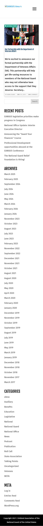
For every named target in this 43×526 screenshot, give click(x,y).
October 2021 (10, 268)
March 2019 (9, 352)
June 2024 (9, 194)
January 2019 (10, 357)
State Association (13, 456)
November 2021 (11, 263)
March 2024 (9, 204)
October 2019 (10, 323)
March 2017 (9, 382)
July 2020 (8, 283)
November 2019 (11, 318)
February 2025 (11, 179)
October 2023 (10, 223)
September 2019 (12, 327)
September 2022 (12, 253)
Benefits (8, 407)
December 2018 (11, 362)
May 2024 (8, 199)
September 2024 (12, 184)
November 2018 (11, 367)
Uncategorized (11, 466)
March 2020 (9, 298)
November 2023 (11, 218)
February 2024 (11, 209)
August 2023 (10, 228)
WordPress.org (11, 505)
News (7, 436)
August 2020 (10, 278)
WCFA (7, 476)
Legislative (9, 416)
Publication (10, 446)
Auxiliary (8, 402)
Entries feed (10, 495)
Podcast (8, 441)
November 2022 (11, 248)
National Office (11, 431)
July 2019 (8, 337)
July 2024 (8, 189)
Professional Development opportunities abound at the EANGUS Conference (18, 147)
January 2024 (10, 214)
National (8, 421)
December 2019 (11, 313)
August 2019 (10, 332)
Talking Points (11, 461)
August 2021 (10, 273)
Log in (7, 491)
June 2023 (9, 238)
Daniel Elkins (11, 94)
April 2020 (9, 293)
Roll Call (8, 451)
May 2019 (8, 347)
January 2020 (10, 308)
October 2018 (10, 372)
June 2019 (9, 342)
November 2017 (11, 377)
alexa (7, 397)
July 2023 (8, 233)
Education (9, 411)
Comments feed (12, 500)
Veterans (8, 471)
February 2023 (11, 243)
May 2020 (8, 288)
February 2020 (11, 303)
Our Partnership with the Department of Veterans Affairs (19, 50)
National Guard (11, 26)
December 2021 (11, 258)
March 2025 (9, 174)
